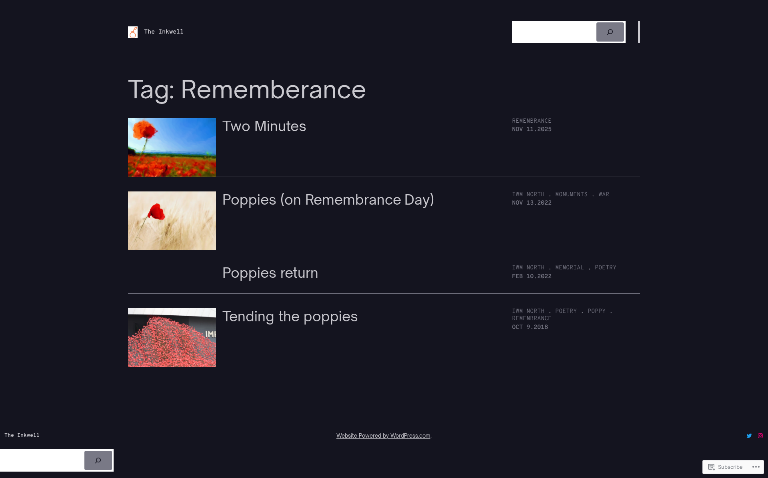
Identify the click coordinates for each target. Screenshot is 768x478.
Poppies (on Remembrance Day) (328, 199)
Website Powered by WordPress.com (383, 435)
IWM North (528, 195)
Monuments (571, 195)
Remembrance (532, 121)
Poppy (597, 311)
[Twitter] (749, 435)
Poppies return (270, 273)
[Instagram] (760, 435)
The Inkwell (164, 32)
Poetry (605, 268)
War (603, 195)
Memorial (569, 268)
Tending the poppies (290, 316)
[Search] (610, 32)
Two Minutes (264, 126)
